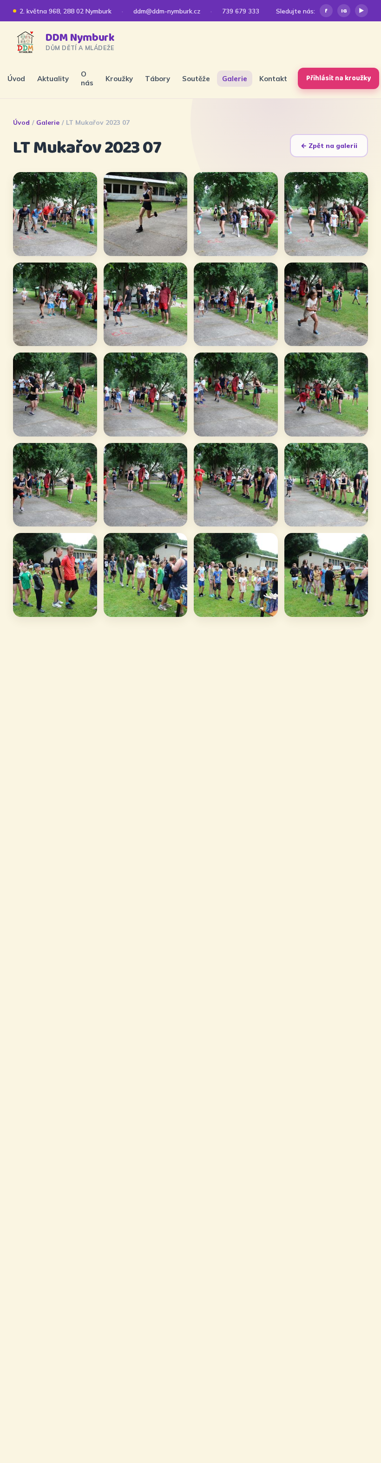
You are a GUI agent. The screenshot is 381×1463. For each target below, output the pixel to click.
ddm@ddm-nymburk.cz (166, 11)
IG (344, 10)
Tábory (157, 78)
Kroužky (119, 78)
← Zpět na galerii (329, 145)
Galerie (234, 78)
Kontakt (273, 78)
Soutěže (196, 78)
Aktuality (53, 78)
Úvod (16, 78)
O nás (87, 78)
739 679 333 (240, 11)
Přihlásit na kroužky (338, 78)
